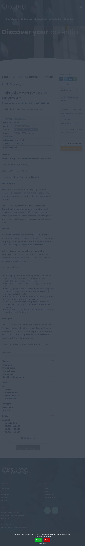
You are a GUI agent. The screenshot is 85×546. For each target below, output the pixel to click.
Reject (47, 540)
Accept (38, 540)
